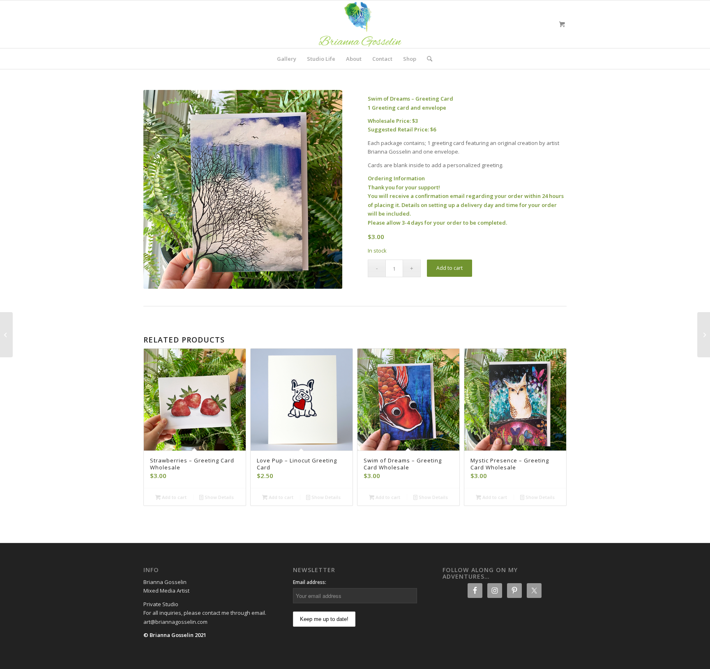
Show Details (218, 497)
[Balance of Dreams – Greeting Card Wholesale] (6, 334)
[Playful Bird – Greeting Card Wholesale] (703, 334)
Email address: (309, 582)
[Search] (427, 58)
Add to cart (449, 267)
